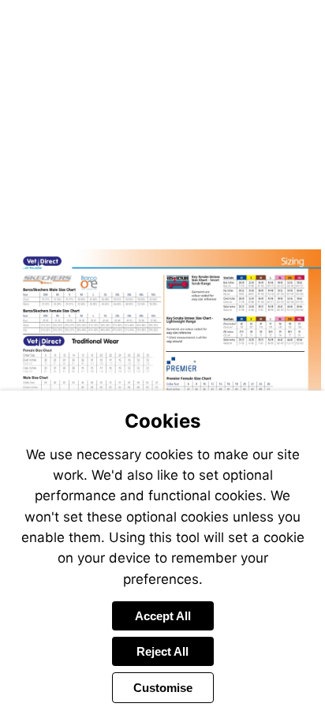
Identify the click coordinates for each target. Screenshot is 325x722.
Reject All (162, 651)
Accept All (163, 616)
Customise (162, 687)
